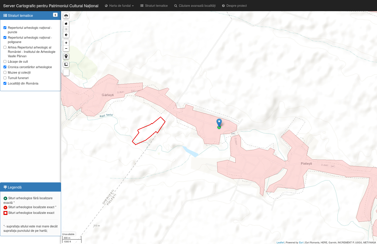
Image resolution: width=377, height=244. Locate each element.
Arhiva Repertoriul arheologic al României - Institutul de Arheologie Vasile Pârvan (31, 51)
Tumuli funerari (18, 78)
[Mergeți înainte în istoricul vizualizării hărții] (66, 29)
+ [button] (66, 42)
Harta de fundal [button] (120, 5)
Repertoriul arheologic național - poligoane (30, 39)
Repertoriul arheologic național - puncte (30, 29)
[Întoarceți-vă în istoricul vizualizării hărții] (66, 35)
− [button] (66, 48)
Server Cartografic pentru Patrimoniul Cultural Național (50, 5)
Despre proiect (236, 5)
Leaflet (280, 242)
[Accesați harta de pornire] (66, 23)
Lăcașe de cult (18, 61)
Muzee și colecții (19, 72)
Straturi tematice (155, 5)
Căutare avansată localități (196, 5)
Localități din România (23, 83)
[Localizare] (66, 56)
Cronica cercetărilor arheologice (30, 67)
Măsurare (66, 64)
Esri (301, 242)
